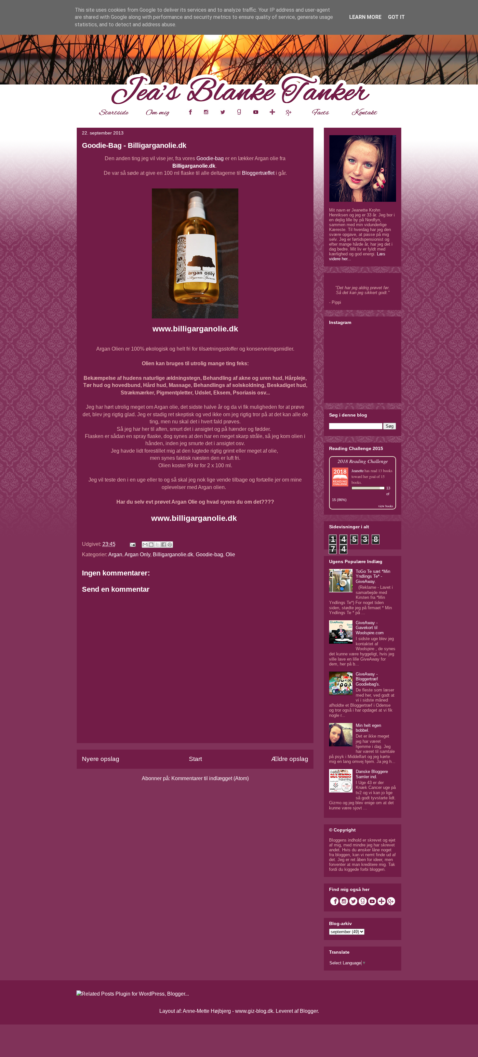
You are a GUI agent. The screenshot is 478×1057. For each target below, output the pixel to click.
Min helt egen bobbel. (368, 728)
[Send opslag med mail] (132, 544)
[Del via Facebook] (163, 544)
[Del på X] (157, 544)
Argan (115, 554)
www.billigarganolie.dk (195, 328)
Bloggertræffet (258, 173)
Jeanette (358, 470)
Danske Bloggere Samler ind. (372, 774)
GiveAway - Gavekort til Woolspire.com (370, 627)
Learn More (365, 17)
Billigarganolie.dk (193, 166)
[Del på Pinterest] (169, 544)
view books (385, 506)
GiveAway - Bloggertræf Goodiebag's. (368, 679)
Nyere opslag (100, 758)
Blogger (309, 1011)
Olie (230, 554)
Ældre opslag (289, 758)
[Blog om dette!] (151, 544)
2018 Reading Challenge (363, 461)
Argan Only (137, 554)
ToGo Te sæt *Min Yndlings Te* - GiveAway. (373, 576)
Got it (396, 17)
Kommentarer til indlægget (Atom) (210, 778)
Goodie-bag (210, 158)
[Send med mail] (145, 544)
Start (195, 758)
